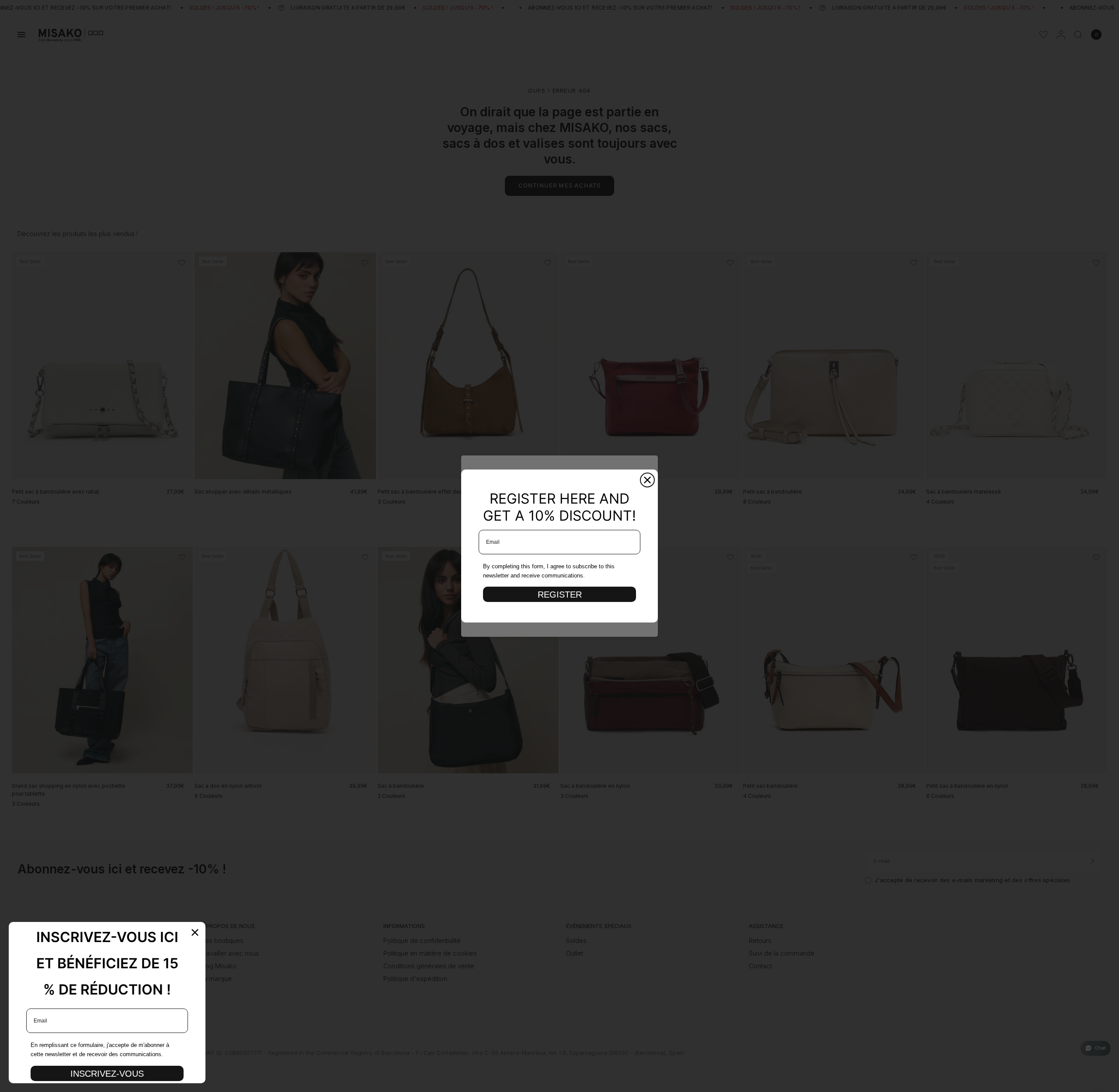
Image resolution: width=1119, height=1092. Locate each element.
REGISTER (560, 594)
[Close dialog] (647, 480)
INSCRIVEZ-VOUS (107, 1073)
